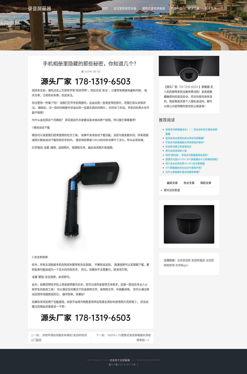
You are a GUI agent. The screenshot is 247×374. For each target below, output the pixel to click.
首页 (105, 8)
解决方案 (193, 8)
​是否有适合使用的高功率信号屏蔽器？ (185, 138)
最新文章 (172, 183)
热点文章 (189, 183)
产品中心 (176, 8)
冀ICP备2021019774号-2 (124, 364)
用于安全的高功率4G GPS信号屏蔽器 (185, 163)
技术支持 (210, 8)
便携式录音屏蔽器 (153, 8)
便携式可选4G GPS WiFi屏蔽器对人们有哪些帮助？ (192, 159)
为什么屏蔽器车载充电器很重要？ (183, 171)
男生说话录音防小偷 (176, 150)
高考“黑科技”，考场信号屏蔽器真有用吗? (187, 155)
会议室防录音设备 (125, 8)
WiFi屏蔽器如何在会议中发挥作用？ (184, 167)
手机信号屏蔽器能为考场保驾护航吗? (185, 142)
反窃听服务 (198, 260)
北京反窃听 (184, 260)
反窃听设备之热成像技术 (178, 146)
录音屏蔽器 (39, 9)
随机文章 (205, 183)
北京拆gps (181, 265)
